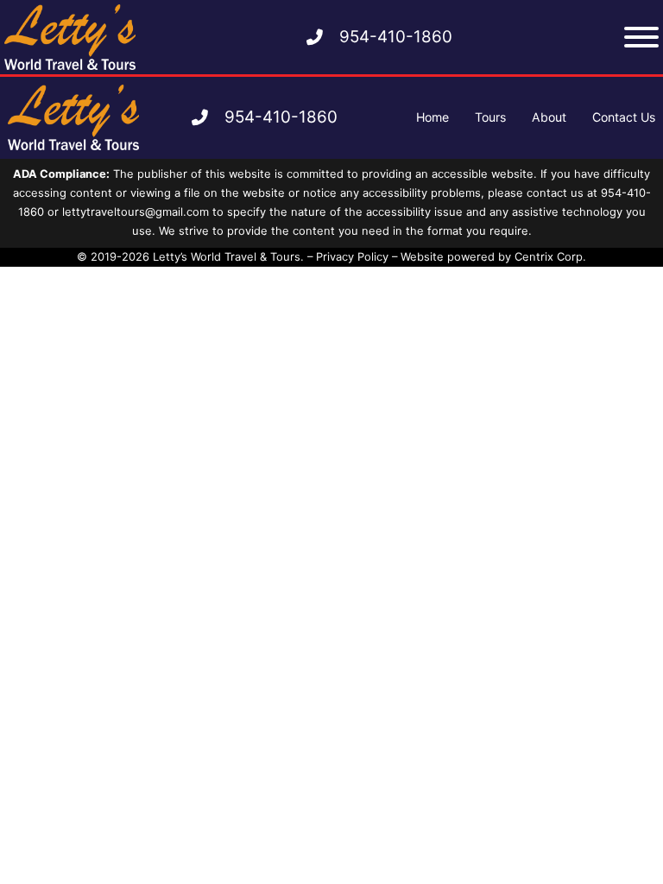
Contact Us (623, 117)
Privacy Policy (352, 256)
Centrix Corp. (550, 256)
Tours (490, 117)
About (549, 117)
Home (432, 117)
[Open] (641, 37)
